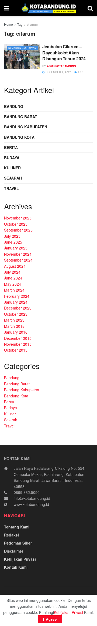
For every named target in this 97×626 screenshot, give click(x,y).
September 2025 (18, 230)
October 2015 (15, 350)
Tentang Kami (16, 527)
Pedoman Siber (18, 543)
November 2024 (18, 254)
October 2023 (15, 314)
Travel (11, 188)
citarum (32, 24)
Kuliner (12, 167)
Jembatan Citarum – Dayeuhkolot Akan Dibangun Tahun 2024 (64, 52)
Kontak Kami (15, 567)
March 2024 (14, 290)
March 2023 (14, 320)
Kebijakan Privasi (20, 559)
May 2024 (12, 284)
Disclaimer (13, 551)
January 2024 (15, 302)
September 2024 (18, 260)
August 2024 (15, 266)
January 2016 (15, 332)
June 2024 (13, 278)
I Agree (50, 619)
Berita (11, 147)
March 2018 (14, 326)
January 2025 (15, 248)
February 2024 (16, 296)
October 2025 (15, 224)
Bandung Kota (19, 137)
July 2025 (12, 236)
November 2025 (18, 218)
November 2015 (18, 344)
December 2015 (18, 338)
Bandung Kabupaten (22, 48)
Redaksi (11, 535)
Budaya (11, 157)
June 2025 (13, 242)
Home (8, 24)
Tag (20, 24)
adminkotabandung (61, 66)
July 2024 (12, 272)
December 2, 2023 (58, 72)
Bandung (13, 106)
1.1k (80, 72)
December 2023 (18, 308)
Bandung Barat (20, 116)
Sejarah (13, 178)
